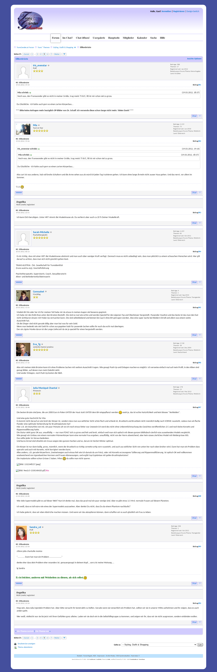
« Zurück (26, 54)
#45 (199, 308)
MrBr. (108, 659)
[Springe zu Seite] (64, 54)
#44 (199, 252)
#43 (199, 213)
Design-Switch (192, 11)
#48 (199, 496)
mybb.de (99, 659)
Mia (35, 125)
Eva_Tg (37, 344)
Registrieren (179, 11)
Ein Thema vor (42, 631)
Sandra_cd (35, 527)
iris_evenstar (40, 65)
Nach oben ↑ (135, 656)
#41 (199, 85)
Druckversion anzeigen (26, 644)
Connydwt (38, 292)
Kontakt (79, 656)
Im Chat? (67, 37)
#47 (199, 407)
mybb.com (92, 659)
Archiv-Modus (110, 656)
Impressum (101, 656)
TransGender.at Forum (25, 47)
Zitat (194, 116)
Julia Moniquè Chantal (45, 388)
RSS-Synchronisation (123, 656)
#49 (199, 547)
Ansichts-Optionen (194, 59)
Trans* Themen (44, 47)
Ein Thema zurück (25, 631)
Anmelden (166, 11)
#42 (199, 141)
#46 (199, 363)
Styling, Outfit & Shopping (63, 47)
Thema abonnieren (25, 647)
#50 (199, 603)
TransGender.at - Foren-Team (137, 659)
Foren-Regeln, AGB (89, 656)
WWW (19, 193)
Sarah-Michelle (41, 232)
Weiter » (57, 54)
